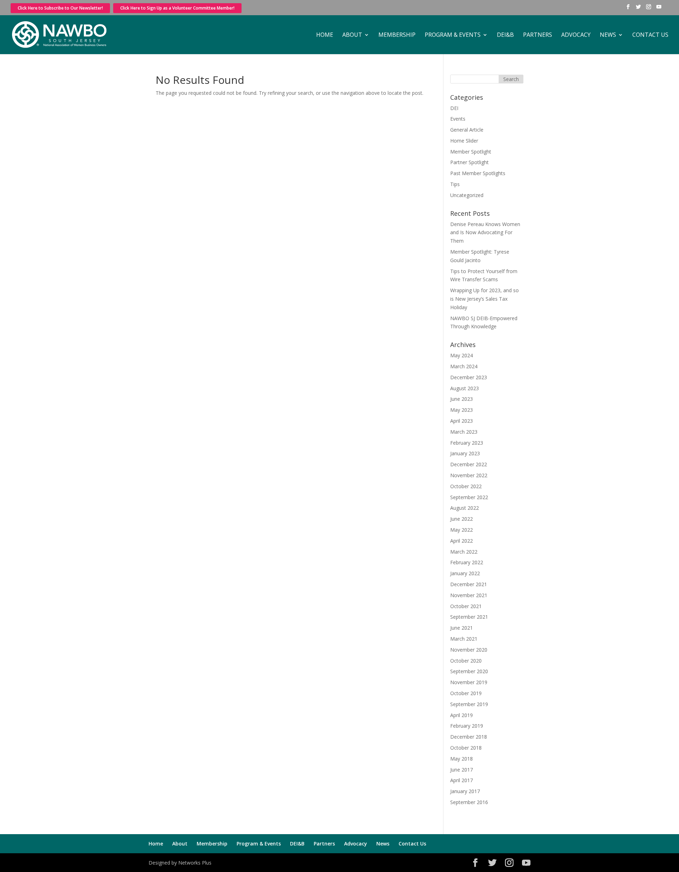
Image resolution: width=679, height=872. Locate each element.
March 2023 (463, 431)
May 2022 (461, 529)
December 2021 (468, 584)
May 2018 (461, 758)
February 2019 (466, 725)
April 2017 (461, 780)
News (608, 35)
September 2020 (469, 671)
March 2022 (463, 551)
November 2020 (468, 649)
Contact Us (650, 35)
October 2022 (466, 486)
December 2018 (468, 736)
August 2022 (464, 507)
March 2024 (463, 366)
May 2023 (461, 409)
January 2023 (465, 453)
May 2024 (461, 355)
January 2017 (465, 791)
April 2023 (461, 420)
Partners (537, 35)
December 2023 (468, 377)
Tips (455, 184)
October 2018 (466, 747)
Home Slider (464, 140)
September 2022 (469, 497)
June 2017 (461, 769)
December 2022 (468, 464)
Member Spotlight (470, 151)
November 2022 (468, 475)
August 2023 (464, 388)
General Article (466, 129)
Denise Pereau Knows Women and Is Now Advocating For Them (485, 232)
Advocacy (576, 35)
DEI (454, 108)
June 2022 (461, 518)
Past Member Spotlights (477, 173)
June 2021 (461, 627)
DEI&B (505, 35)
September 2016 (469, 802)
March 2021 (463, 638)
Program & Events (453, 35)
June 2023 (461, 398)
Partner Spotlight (469, 162)
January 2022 (465, 573)
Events (457, 118)
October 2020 (466, 660)
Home (324, 35)
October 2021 (466, 606)
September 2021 (469, 616)
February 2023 (466, 442)
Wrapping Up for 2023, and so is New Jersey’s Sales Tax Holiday (484, 299)
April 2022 (461, 540)
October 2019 (466, 693)
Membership (397, 35)
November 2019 (468, 682)
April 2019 (461, 715)
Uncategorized (466, 195)
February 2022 (466, 562)
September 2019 (469, 704)
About (352, 35)
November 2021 (468, 595)
